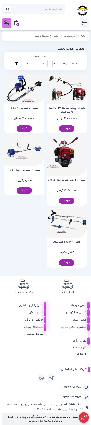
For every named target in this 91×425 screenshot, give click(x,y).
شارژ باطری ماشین (30, 305)
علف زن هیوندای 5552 (24, 108)
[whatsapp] (41, 378)
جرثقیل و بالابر (34, 319)
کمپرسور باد (78, 305)
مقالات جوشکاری (33, 334)
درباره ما (81, 354)
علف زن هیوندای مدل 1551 (24, 170)
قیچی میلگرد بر (76, 312)
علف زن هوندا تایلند (46, 36)
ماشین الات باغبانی (73, 327)
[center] (8, 9)
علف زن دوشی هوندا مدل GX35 (67, 180)
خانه (83, 36)
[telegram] (51, 378)
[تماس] (84, 417)
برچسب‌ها (69, 36)
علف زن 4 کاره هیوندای (66, 242)
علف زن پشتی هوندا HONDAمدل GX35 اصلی (66, 110)
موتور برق (79, 319)
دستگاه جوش (33, 327)
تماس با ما (79, 340)
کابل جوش (36, 312)
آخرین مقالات (79, 347)
